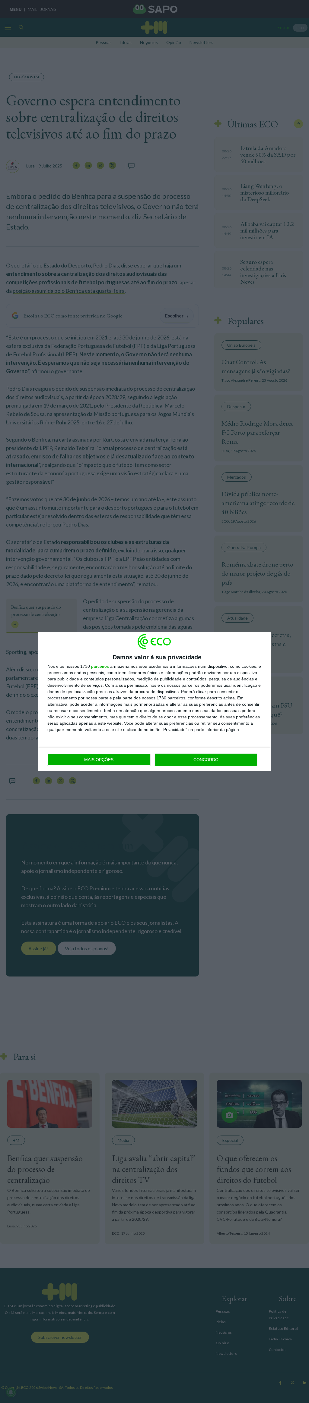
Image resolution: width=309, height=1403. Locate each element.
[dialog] (154, 701)
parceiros (100, 666)
